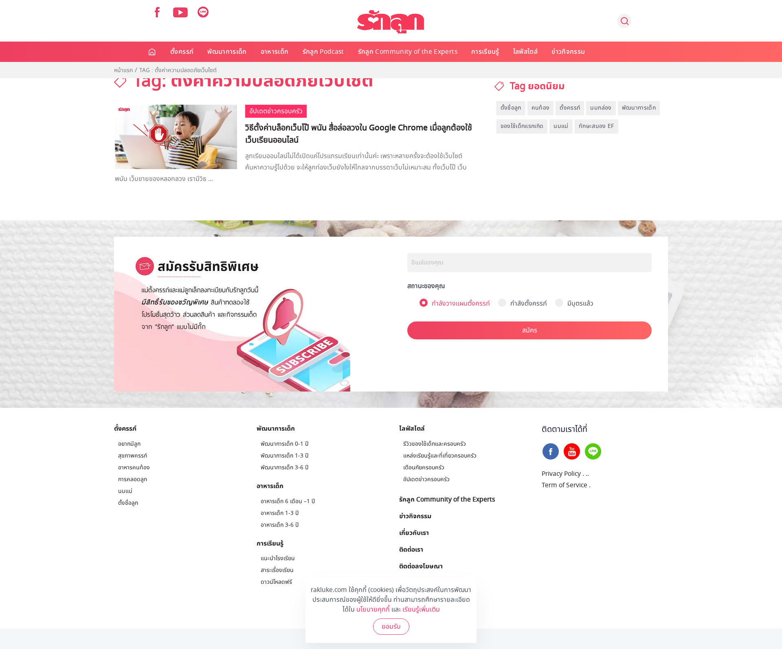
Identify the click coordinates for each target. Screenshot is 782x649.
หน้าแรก (123, 70)
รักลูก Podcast (323, 52)
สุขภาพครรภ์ (132, 455)
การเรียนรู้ (485, 52)
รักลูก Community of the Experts (407, 52)
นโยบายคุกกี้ (373, 609)
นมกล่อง (600, 107)
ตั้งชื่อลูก (511, 107)
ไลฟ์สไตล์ (525, 52)
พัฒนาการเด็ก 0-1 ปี (284, 444)
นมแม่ (561, 126)
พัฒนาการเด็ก (227, 52)
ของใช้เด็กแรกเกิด (522, 126)
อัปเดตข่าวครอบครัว (426, 479)
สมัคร (529, 330)
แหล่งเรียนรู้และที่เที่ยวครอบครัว (440, 455)
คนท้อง (541, 107)
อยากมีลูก (129, 444)
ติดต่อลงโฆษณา (421, 565)
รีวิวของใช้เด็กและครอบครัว (434, 444)
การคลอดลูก (132, 479)
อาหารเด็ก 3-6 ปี (280, 525)
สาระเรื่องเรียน (277, 570)
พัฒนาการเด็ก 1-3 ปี (284, 455)
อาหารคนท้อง (134, 467)
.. (587, 474)
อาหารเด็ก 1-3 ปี (280, 513)
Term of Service (564, 485)
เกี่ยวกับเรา (414, 532)
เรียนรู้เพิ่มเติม (421, 609)
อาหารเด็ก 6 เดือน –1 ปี (288, 501)
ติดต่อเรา (411, 549)
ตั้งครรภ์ (181, 52)
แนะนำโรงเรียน (278, 558)
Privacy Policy (561, 474)
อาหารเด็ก (275, 52)
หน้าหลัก (152, 52)
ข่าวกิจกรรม (568, 52)
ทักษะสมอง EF (596, 126)
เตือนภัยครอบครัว (423, 467)
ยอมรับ (391, 626)
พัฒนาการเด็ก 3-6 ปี (284, 467)
